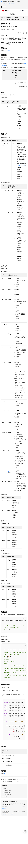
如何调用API (7, 50)
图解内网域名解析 (6, 792)
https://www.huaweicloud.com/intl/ (10, 3)
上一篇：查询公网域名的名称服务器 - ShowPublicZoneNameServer (14, 779)
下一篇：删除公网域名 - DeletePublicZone (11, 781)
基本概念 (4, 796)
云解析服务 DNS (9, 17)
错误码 (6, 773)
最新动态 (4, 788)
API (20, 17)
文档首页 (3, 17)
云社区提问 (12, 814)
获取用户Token (21, 165)
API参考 (16, 17)
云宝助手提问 (5, 814)
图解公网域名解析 (6, 790)
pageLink (10, 471)
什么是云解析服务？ (7, 794)
